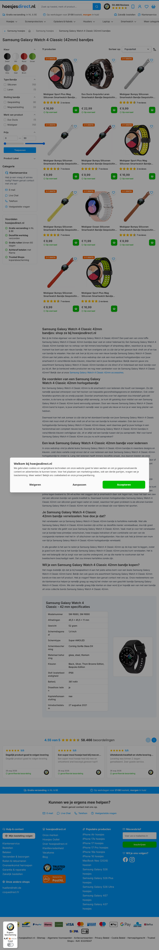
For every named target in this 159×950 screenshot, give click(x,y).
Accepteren (124, 484)
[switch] (10, 945)
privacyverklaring (85, 475)
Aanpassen (79, 484)
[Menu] (16, 923)
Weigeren (35, 484)
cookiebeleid (60, 475)
